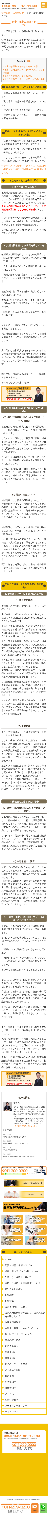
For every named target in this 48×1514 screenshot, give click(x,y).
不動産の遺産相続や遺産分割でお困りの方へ (20, 1156)
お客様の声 (10, 1382)
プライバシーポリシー (16, 1405)
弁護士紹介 (10, 1352)
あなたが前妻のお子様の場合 (17, 76)
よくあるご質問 (13, 1370)
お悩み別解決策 (13, 1322)
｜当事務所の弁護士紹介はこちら (25, 1126)
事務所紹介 (10, 1358)
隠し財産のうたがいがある (18, 1334)
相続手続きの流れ (10, 1150)
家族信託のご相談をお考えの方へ (16, 1137)
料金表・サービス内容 (16, 1364)
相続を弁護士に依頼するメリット (16, 1143)
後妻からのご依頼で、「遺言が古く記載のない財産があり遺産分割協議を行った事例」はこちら (23, 169)
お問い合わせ (11, 1399)
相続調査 (9, 1295)
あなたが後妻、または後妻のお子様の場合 (24, 79)
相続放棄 (9, 1301)
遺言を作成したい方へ (16, 1307)
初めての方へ (11, 1346)
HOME (8, 1259)
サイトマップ (11, 1411)
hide (29, 61)
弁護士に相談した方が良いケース (21, 1328)
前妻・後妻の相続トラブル (18, 1265)
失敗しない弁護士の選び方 (18, 1277)
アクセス (9, 1394)
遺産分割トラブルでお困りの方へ (21, 1271)
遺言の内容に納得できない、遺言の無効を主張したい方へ (25, 1315)
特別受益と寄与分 (14, 1289)
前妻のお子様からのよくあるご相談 (20, 66)
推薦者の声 (10, 1388)
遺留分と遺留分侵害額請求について (23, 1283)
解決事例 (9, 1376)
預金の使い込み (13, 1340)
